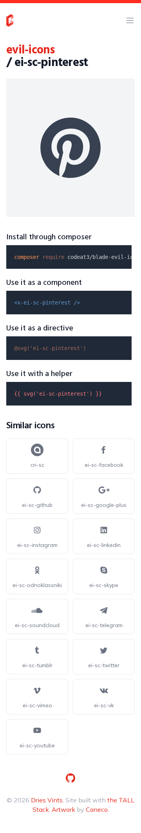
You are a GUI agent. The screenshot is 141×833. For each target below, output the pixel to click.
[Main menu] (130, 20)
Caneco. (97, 809)
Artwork (63, 809)
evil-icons (30, 50)
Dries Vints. (47, 800)
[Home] (9, 20)
